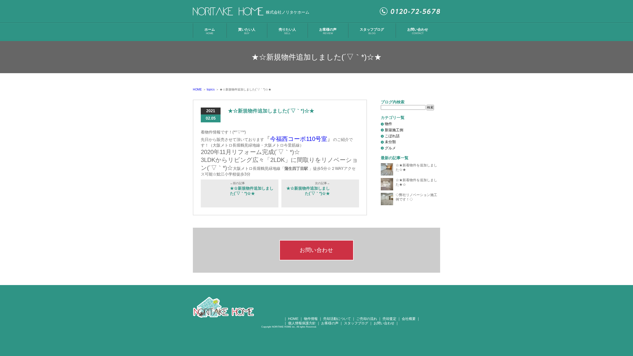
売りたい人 (287, 31)
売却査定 (389, 319)
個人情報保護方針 (302, 323)
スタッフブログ (372, 31)
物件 (388, 124)
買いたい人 (246, 31)
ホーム (209, 31)
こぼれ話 (392, 136)
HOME (293, 319)
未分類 (390, 142)
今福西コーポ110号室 (298, 138)
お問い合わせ (417, 31)
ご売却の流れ (366, 319)
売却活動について (337, 319)
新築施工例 (394, 130)
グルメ (390, 148)
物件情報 (311, 319)
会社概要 (409, 319)
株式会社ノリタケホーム (287, 12)
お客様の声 (328, 31)
